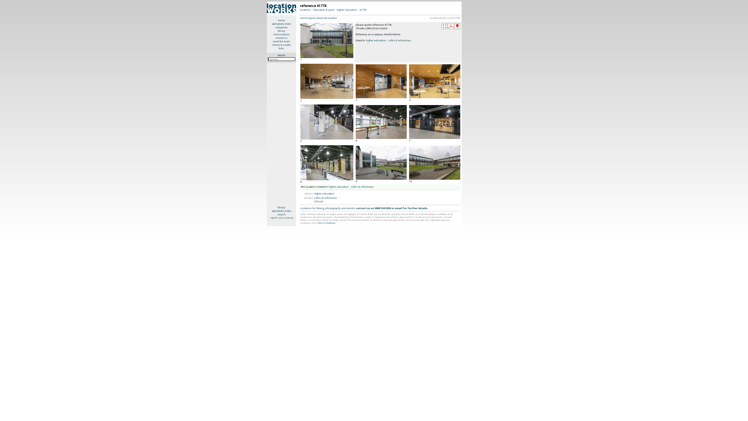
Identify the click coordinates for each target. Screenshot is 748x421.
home (281, 20)
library (281, 31)
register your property (281, 217)
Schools (318, 201)
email (398, 208)
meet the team (281, 41)
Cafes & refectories (325, 198)
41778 (362, 9)
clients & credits (281, 45)
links (281, 48)
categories (281, 27)
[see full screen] (444, 26)
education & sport (323, 9)
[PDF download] (451, 28)
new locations (281, 34)
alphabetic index (281, 24)
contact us (281, 38)
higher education (347, 9)
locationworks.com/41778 (445, 18)
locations (305, 9)
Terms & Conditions (326, 222)
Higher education (324, 193)
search (281, 214)
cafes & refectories (399, 40)
